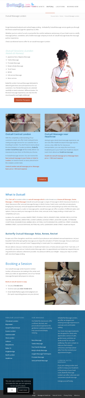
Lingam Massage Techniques (41, 354)
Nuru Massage (37, 340)
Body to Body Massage (39, 350)
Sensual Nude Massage (40, 361)
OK (12, 390)
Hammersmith (10, 335)
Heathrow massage (66, 152)
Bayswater (9, 324)
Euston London (11, 331)
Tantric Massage (37, 344)
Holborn (8, 341)
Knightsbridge (10, 351)
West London (10, 338)
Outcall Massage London (16, 16)
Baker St (8, 348)
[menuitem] (18, 6)
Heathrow (9, 358)
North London (10, 355)
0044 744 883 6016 (26, 289)
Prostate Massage (38, 357)
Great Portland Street (13, 328)
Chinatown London (12, 321)
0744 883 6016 (18, 286)
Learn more (23, 390)
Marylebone (10, 345)
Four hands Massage (39, 347)
